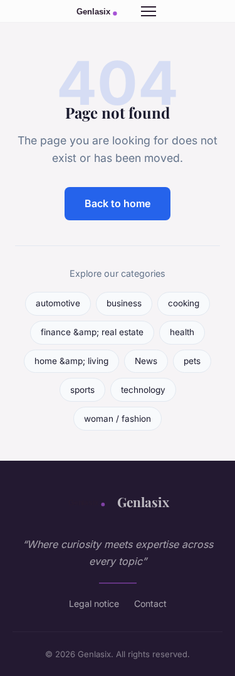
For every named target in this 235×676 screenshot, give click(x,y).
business (124, 303)
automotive (58, 303)
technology (143, 390)
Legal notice (94, 603)
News (146, 361)
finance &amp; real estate (92, 332)
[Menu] (148, 11)
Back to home (117, 203)
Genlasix (143, 501)
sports (82, 390)
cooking (183, 303)
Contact (150, 603)
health (182, 332)
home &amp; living (71, 361)
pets (192, 361)
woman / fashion (117, 419)
